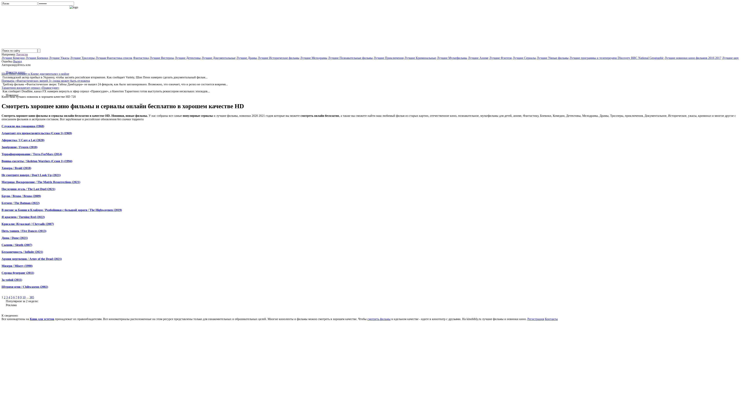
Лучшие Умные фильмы (553, 58)
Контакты (551, 319)
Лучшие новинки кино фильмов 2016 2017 (693, 58)
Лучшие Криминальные (420, 58)
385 (31, 297)
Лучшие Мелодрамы (313, 58)
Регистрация (535, 319)
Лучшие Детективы (188, 58)
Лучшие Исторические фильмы (278, 58)
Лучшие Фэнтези (500, 58)
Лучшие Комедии (13, 58)
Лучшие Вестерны (162, 58)
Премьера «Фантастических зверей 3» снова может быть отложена (46, 80)
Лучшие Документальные (219, 58)
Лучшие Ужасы (59, 58)
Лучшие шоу (730, 58)
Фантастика (141, 58)
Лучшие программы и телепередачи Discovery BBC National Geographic (616, 58)
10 (24, 297)
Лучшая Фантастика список (114, 58)
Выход (17, 61)
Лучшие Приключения (389, 58)
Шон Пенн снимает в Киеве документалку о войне (35, 73)
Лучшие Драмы (246, 58)
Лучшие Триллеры (82, 58)
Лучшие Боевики (37, 58)
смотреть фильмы (379, 319)
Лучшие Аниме (478, 58)
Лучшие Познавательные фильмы (350, 58)
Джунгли (22, 54)
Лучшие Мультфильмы (452, 58)
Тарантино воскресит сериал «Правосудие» (30, 87)
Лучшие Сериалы (524, 58)
